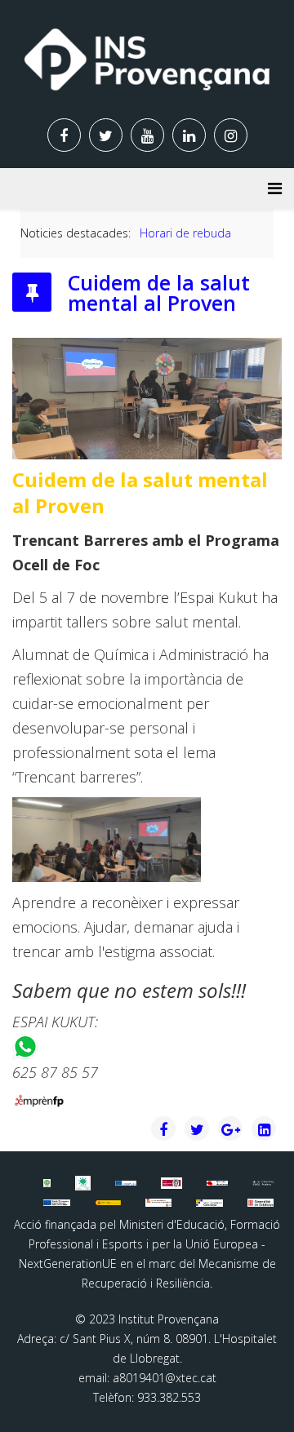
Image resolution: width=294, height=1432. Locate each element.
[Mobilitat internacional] (125, 1183)
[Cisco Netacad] (263, 1183)
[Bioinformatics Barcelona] (46, 1182)
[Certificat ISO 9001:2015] (171, 1183)
